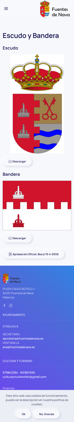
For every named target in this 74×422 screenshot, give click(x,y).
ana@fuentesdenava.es (19, 347)
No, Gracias (46, 414)
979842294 (10, 372)
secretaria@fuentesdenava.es (23, 338)
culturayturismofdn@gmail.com (24, 377)
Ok (23, 414)
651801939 (27, 372)
